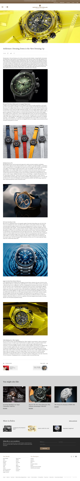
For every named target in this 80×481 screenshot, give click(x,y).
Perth (31, 462)
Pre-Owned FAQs (40, 477)
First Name (42, 441)
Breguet (4, 462)
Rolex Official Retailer (74, 7)
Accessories (18, 469)
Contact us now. (53, 0)
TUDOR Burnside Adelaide (35, 467)
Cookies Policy (51, 477)
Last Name (61, 441)
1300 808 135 (56, 2)
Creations (17, 470)
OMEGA (17, 459)
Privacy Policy (46, 477)
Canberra (32, 459)
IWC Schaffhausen (6, 470)
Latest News (12, 477)
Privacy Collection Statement (59, 477)
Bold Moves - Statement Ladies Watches (12, 367)
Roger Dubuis (18, 458)
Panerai (17, 461)
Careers (29, 477)
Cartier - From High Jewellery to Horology (37, 367)
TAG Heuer (18, 462)
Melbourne (32, 461)
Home (4, 11)
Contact (4, 477)
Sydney (32, 465)
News (7, 11)
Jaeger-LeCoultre (6, 472)
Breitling (4, 463)
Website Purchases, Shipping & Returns (21, 477)
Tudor (17, 463)
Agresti (17, 465)
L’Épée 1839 (18, 466)
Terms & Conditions (34, 477)
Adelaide (32, 458)
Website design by (67, 477)
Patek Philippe (5, 458)
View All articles (73, 420)
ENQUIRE (69, 6)
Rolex (4, 459)
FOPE (4, 466)
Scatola (17, 467)
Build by (75, 477)
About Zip (8, 477)
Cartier (4, 465)
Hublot (4, 467)
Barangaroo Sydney (34, 463)
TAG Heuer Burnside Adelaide (36, 466)
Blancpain (5, 461)
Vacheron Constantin (7, 469)
